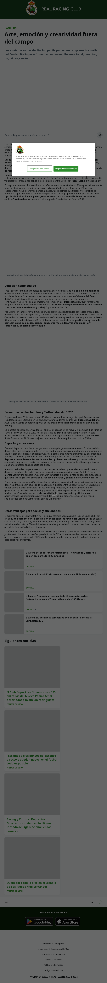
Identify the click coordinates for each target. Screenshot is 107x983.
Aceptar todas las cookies (66, 168)
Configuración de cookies (39, 168)
